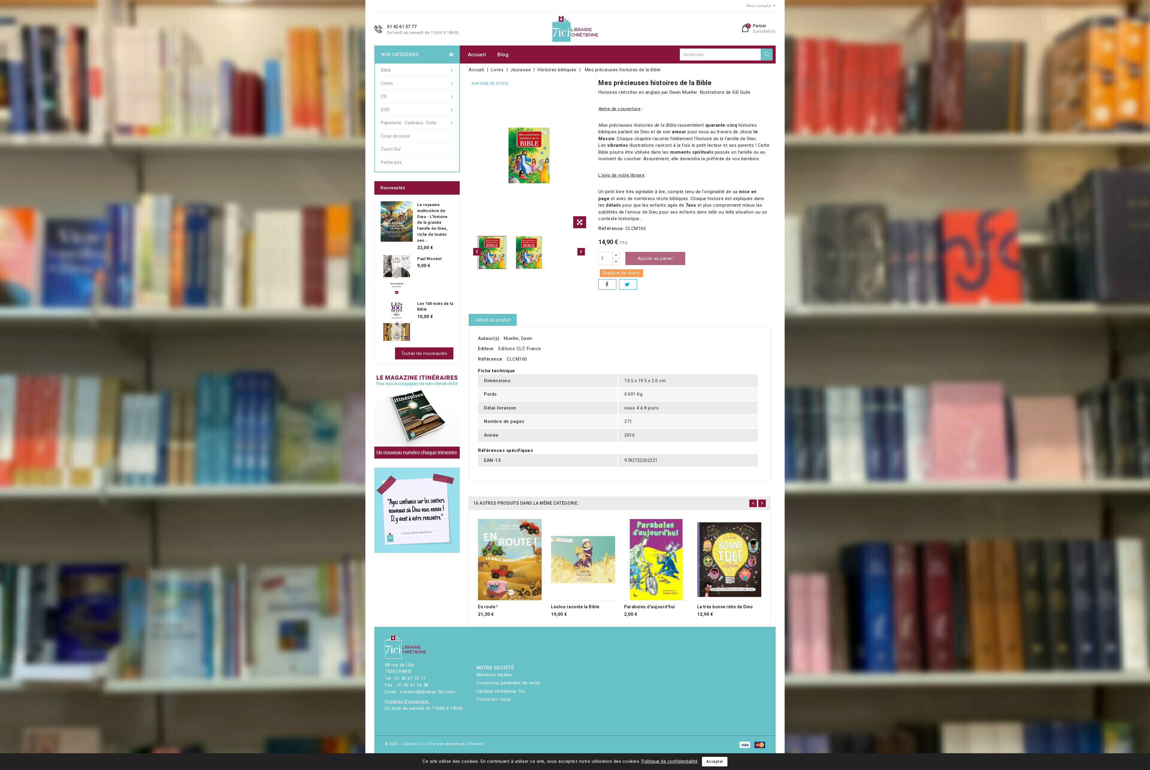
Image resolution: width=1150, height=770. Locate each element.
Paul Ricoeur (429, 258)
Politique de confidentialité (669, 761)
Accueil (477, 55)
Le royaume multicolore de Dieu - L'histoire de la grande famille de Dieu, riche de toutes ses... (432, 222)
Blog (503, 55)
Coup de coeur (396, 136)
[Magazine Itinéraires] (417, 416)
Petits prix (391, 162)
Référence (490, 359)
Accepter (714, 761)
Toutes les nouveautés (424, 353)
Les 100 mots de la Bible (435, 306)
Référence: (611, 228)
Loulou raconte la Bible (575, 606)
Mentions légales (494, 674)
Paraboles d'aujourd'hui (649, 606)
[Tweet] (628, 284)
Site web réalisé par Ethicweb (455, 744)
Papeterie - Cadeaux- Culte (409, 122)
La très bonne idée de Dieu (725, 606)
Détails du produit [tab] (492, 319)
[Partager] (607, 284)
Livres (387, 83)
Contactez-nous (493, 699)
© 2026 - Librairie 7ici (405, 744)
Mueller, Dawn (518, 338)
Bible (386, 70)
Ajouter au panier (655, 258)
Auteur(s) (489, 338)
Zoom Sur (391, 149)
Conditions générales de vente (508, 683)
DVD (385, 109)
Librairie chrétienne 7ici (500, 691)
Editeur (486, 348)
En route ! (488, 606)
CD (384, 96)
